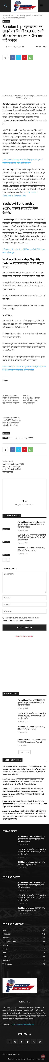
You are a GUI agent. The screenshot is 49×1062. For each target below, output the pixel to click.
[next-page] (8, 560)
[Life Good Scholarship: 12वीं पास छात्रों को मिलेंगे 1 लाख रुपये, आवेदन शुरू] (32, 389)
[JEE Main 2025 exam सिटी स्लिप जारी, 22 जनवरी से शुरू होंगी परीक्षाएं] (9, 551)
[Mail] (21, 1041)
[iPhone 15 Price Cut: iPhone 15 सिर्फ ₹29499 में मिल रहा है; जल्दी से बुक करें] (9, 743)
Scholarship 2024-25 (26, 438)
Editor (10, 47)
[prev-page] (4, 560)
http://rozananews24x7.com (24, 505)
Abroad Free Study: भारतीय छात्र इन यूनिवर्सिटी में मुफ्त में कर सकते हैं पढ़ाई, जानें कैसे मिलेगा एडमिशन (31, 524)
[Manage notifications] (43, 1056)
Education (11, 15)
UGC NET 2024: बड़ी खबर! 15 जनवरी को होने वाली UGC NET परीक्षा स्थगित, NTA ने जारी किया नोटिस (32, 537)
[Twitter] (18, 57)
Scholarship (13, 438)
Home (5, 15)
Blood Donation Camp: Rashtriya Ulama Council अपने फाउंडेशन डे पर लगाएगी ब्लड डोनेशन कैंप (24, 816)
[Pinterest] (24, 57)
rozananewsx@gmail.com (23, 1024)
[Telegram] (27, 1041)
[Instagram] (15, 1041)
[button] (6, 6)
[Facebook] (12, 57)
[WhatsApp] (30, 57)
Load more (23, 752)
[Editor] (4, 47)
